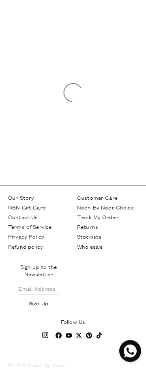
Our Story (21, 197)
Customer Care (97, 197)
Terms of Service (30, 226)
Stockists (89, 236)
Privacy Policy (26, 236)
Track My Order (97, 216)
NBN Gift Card (27, 207)
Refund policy (25, 246)
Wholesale (90, 246)
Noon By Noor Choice (105, 207)
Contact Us (23, 216)
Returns (87, 226)
